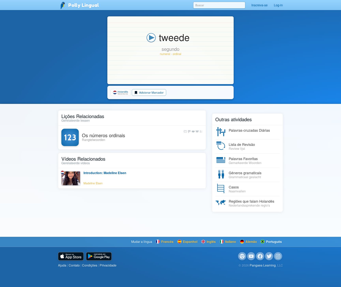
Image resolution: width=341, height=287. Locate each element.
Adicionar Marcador (151, 92)
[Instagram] (278, 256)
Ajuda (62, 265)
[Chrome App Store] (242, 256)
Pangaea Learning (263, 265)
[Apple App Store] (71, 256)
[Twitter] (269, 256)
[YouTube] (251, 256)
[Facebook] (260, 256)
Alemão (251, 241)
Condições (89, 265)
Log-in (278, 5)
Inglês (211, 241)
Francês (166, 241)
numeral (165, 54)
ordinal (177, 54)
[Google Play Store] (99, 256)
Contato (74, 265)
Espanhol (189, 241)
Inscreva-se (259, 5)
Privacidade (108, 265)
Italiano (230, 241)
